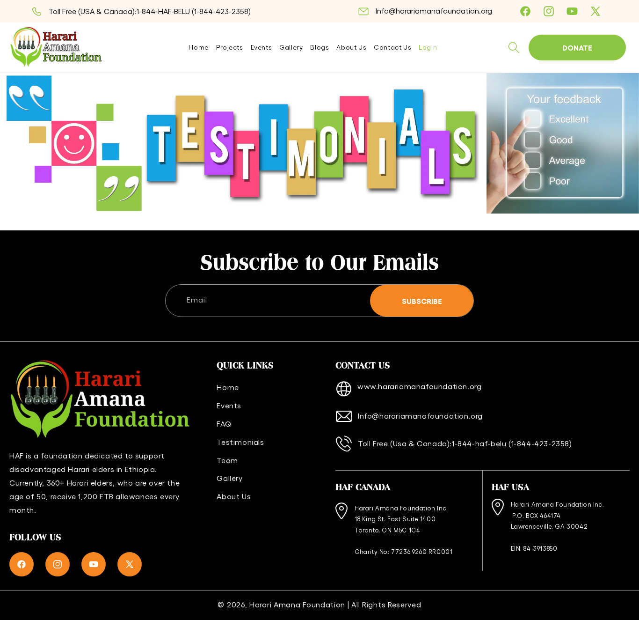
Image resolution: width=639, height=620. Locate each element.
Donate (577, 47)
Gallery (229, 477)
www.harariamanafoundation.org (419, 386)
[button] (513, 47)
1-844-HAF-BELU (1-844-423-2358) (194, 11)
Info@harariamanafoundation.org (434, 10)
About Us (234, 496)
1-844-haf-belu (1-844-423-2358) (512, 443)
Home (228, 387)
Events (229, 405)
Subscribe (422, 300)
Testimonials (240, 441)
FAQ (224, 423)
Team (227, 460)
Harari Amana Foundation (297, 604)
